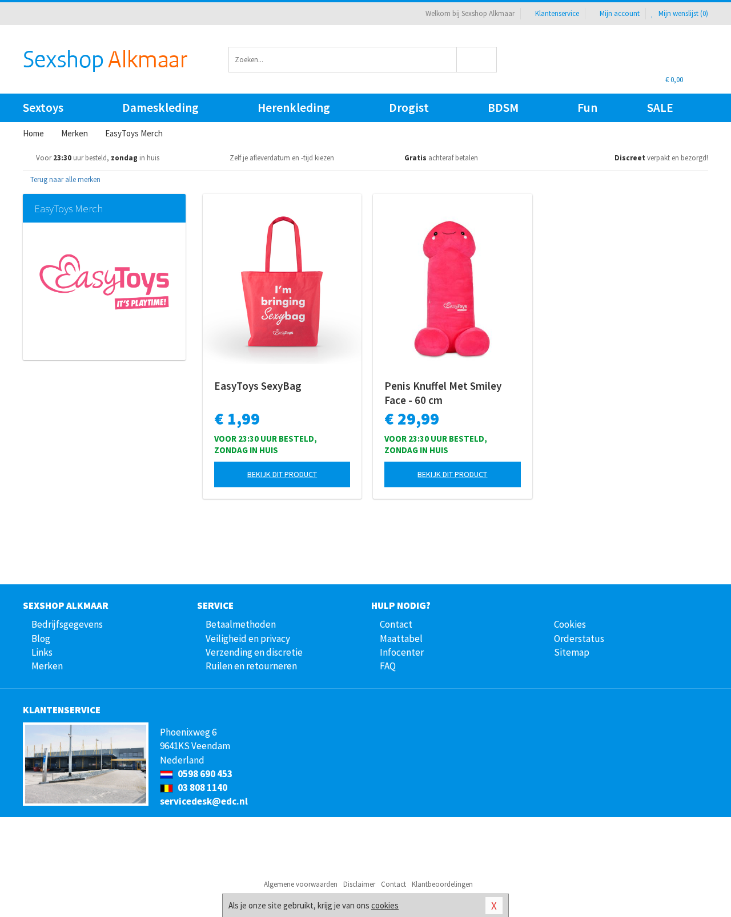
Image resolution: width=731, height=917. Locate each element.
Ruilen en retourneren (251, 666)
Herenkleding (294, 107)
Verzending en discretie (254, 652)
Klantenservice (557, 13)
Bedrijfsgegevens (67, 624)
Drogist (409, 107)
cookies (385, 905)
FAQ (388, 666)
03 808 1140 (201, 787)
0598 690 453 (204, 773)
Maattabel (401, 638)
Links (42, 652)
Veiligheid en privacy (248, 638)
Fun (587, 107)
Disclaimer (359, 884)
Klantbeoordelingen (442, 884)
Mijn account (620, 13)
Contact (396, 624)
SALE (660, 107)
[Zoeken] (477, 59)
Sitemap (571, 652)
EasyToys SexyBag (258, 386)
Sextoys (43, 107)
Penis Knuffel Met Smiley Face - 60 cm (442, 393)
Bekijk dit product (282, 474)
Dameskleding (160, 107)
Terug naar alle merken (65, 179)
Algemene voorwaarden (301, 884)
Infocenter (402, 652)
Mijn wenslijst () (682, 13)
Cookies (570, 624)
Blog (40, 638)
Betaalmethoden (241, 624)
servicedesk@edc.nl (204, 801)
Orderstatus (579, 638)
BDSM (503, 107)
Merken (47, 666)
